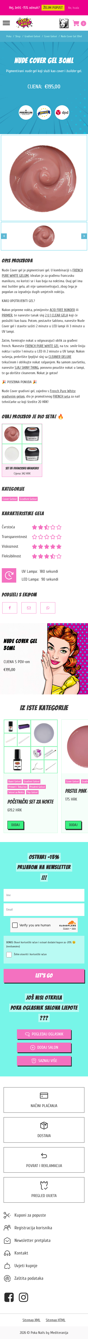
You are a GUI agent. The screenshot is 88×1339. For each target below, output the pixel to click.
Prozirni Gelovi (37, 786)
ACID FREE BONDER (62, 310)
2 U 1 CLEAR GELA (56, 315)
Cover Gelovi (10, 499)
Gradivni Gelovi (28, 499)
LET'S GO (44, 975)
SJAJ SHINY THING (27, 368)
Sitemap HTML (55, 1320)
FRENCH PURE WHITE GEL (42, 346)
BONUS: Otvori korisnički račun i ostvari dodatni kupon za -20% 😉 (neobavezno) (41, 944)
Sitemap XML (31, 1320)
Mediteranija (59, 1333)
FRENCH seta (61, 396)
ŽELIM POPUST (53, 8)
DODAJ (15, 825)
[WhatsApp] (47, 607)
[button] (79, 24)
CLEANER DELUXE (60, 357)
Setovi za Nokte (16, 792)
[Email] (28, 607)
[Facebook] (9, 607)
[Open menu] (6, 23)
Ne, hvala (73, 8)
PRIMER (7, 315)
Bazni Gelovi (14, 781)
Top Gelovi (32, 792)
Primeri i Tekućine (17, 786)
